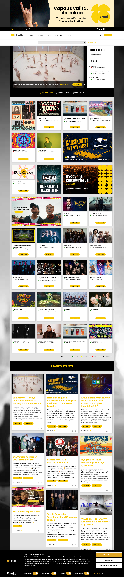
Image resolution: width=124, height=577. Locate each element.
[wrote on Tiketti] (28, 384)
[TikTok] (102, 29)
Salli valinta (108, 560)
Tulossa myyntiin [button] (63, 93)
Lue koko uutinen (64, 84)
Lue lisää (18, 423)
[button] (12, 84)
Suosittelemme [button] (47, 93)
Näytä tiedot (96, 573)
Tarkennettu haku (91, 42)
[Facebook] (97, 29)
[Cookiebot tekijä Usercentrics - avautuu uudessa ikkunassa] (12, 573)
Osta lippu (28, 423)
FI (110, 29)
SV (111, 29)
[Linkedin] (104, 29)
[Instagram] (100, 29)
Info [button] (49, 35)
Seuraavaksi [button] (79, 93)
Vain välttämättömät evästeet (109, 565)
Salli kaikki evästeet (109, 555)
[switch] (53, 573)
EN (108, 29)
